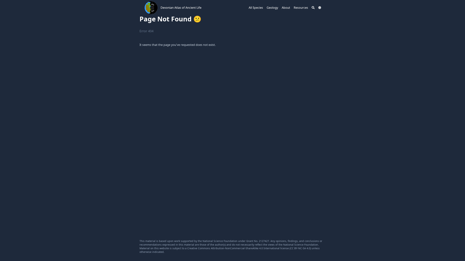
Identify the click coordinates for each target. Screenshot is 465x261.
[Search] (313, 7)
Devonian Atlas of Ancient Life (181, 8)
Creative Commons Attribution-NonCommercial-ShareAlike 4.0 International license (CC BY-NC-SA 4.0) (249, 248)
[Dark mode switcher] (319, 7)
